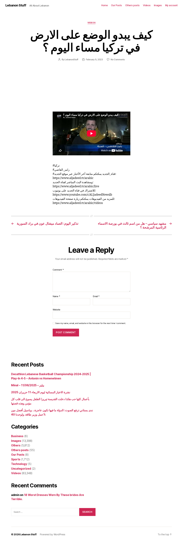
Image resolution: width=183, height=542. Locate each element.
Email (96, 296)
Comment (58, 270)
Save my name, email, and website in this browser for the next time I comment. (90, 323)
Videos (147, 5)
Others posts (132, 5)
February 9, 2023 (94, 59)
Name (56, 296)
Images (158, 5)
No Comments (118, 59)
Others (15, 445)
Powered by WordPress (52, 534)
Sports (15, 459)
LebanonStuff (71, 59)
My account (171, 5)
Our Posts (116, 5)
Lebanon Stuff (15, 5)
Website (56, 309)
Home (104, 5)
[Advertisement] (39, 91)
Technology (19, 464)
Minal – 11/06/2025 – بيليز (27, 385)
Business (17, 436)
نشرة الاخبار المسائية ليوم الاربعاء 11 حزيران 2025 (40, 392)
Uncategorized (21, 468)
